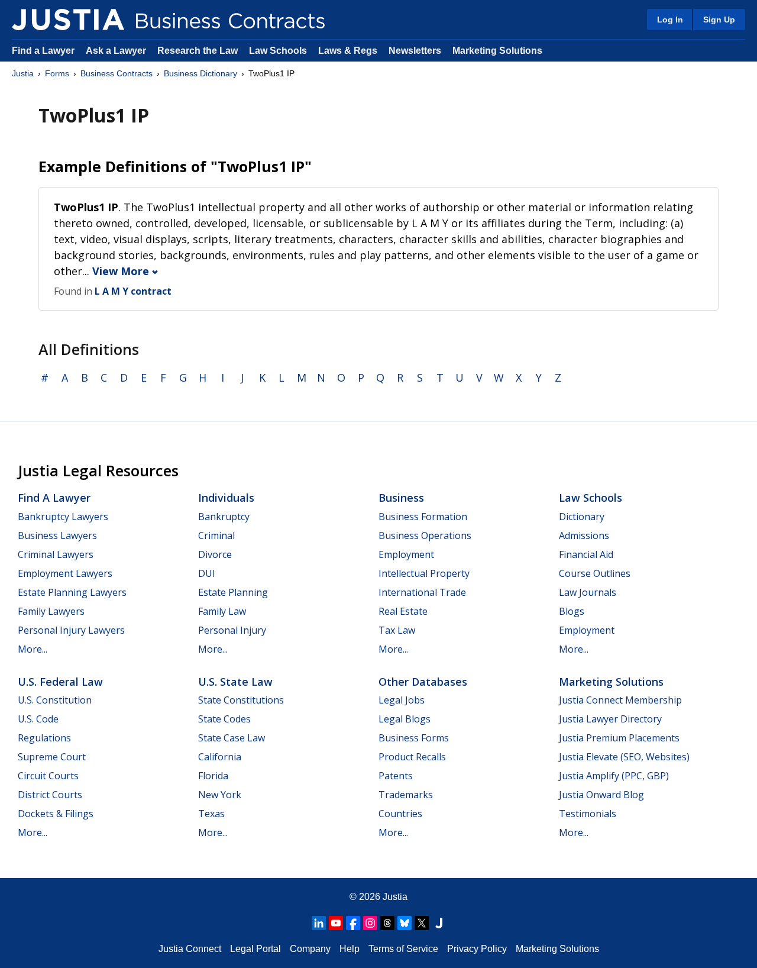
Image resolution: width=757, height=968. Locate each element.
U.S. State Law (235, 682)
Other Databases (422, 682)
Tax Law (396, 630)
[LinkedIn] (319, 923)
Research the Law (197, 51)
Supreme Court (52, 756)
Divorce (215, 554)
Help (349, 949)
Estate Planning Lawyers (72, 592)
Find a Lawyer (43, 51)
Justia (23, 73)
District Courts (50, 794)
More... (32, 649)
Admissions (584, 535)
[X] (422, 923)
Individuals (226, 498)
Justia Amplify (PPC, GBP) (614, 775)
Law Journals (587, 592)
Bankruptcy (224, 516)
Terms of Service (403, 949)
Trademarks (405, 794)
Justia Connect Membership (620, 699)
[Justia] (68, 19)
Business (401, 498)
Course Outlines (594, 573)
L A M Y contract (133, 291)
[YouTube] (336, 923)
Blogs (571, 611)
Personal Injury (232, 630)
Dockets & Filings (55, 813)
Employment (406, 554)
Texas (211, 813)
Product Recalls (412, 756)
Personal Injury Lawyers (71, 630)
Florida (213, 775)
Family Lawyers (51, 611)
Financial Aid (586, 554)
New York (219, 794)
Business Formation (422, 516)
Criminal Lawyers (55, 554)
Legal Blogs (404, 718)
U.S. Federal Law (60, 682)
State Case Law (231, 737)
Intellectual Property (424, 573)
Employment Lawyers (65, 573)
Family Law (222, 611)
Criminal (216, 535)
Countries (400, 813)
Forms (57, 73)
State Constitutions (241, 699)
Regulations (44, 737)
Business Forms (413, 737)
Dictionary (581, 516)
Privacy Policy (477, 949)
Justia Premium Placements (619, 737)
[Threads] (387, 923)
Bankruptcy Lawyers (63, 516)
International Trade (422, 592)
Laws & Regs (347, 51)
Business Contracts (116, 73)
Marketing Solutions (497, 51)
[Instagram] (370, 923)
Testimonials (587, 813)
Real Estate (403, 611)
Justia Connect (189, 949)
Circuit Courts (48, 775)
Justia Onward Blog (601, 794)
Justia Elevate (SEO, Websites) (624, 756)
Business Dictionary (200, 73)
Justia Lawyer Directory (610, 718)
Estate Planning (233, 592)
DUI (206, 573)
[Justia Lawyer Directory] (439, 923)
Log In (670, 19)
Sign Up (719, 19)
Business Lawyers (57, 535)
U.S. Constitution (55, 699)
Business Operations (424, 535)
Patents (395, 775)
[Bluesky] (404, 923)
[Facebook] (353, 923)
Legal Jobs (401, 699)
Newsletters (415, 51)
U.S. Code (38, 718)
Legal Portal (255, 949)
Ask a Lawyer (117, 51)
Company (310, 949)
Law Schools (278, 51)
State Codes (224, 718)
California (219, 756)
